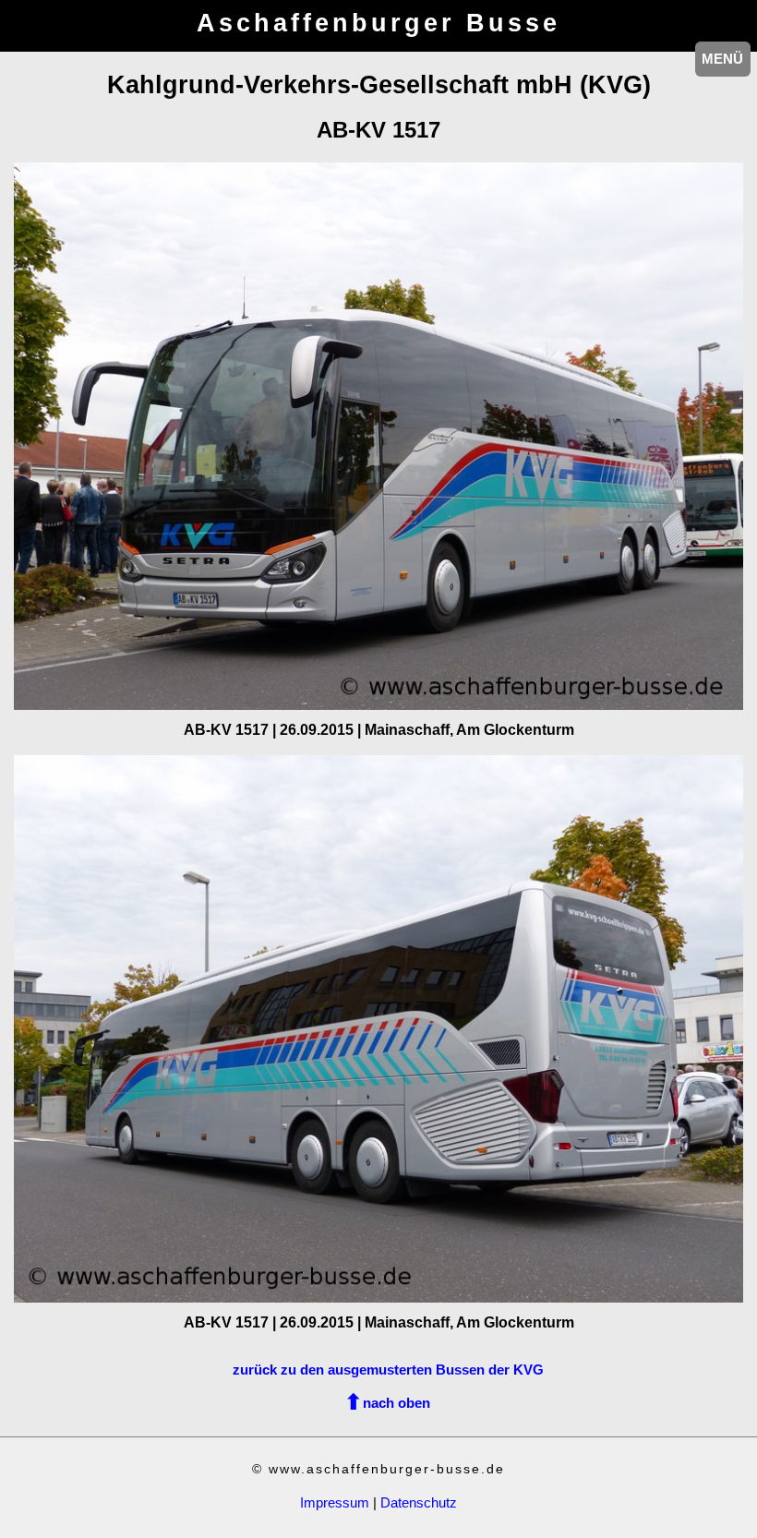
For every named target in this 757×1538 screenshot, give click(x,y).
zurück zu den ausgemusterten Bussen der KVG (388, 1369)
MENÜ (722, 58)
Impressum (334, 1502)
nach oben (396, 1403)
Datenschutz (418, 1502)
